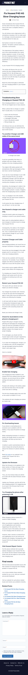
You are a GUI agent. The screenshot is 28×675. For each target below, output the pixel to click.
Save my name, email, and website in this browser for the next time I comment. (14, 651)
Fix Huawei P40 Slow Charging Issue (14, 596)
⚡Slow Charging (14, 10)
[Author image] (10, 20)
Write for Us (21, 663)
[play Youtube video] (14, 361)
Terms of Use (18, 665)
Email (5, 647)
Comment (6, 621)
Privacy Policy (9, 665)
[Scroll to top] (24, 667)
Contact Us (13, 663)
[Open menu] (25, 3)
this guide (8, 454)
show (11, 91)
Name (5, 640)
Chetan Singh (16, 19)
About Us (6, 663)
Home (7, 10)
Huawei (20, 10)
